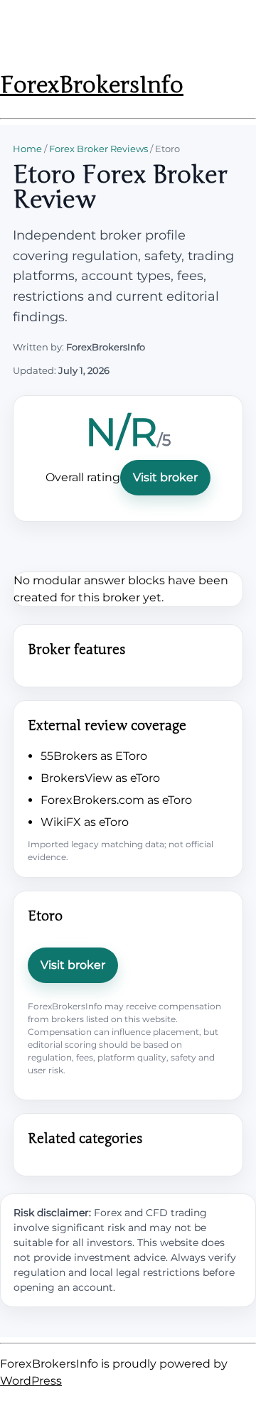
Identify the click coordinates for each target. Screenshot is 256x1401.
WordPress (31, 1380)
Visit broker (165, 477)
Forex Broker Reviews (98, 148)
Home (27, 148)
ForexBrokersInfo (91, 85)
